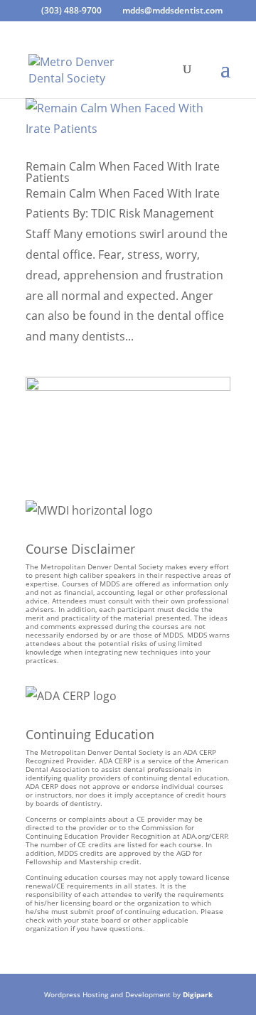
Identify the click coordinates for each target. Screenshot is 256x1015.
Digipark (198, 994)
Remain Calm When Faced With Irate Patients (123, 172)
